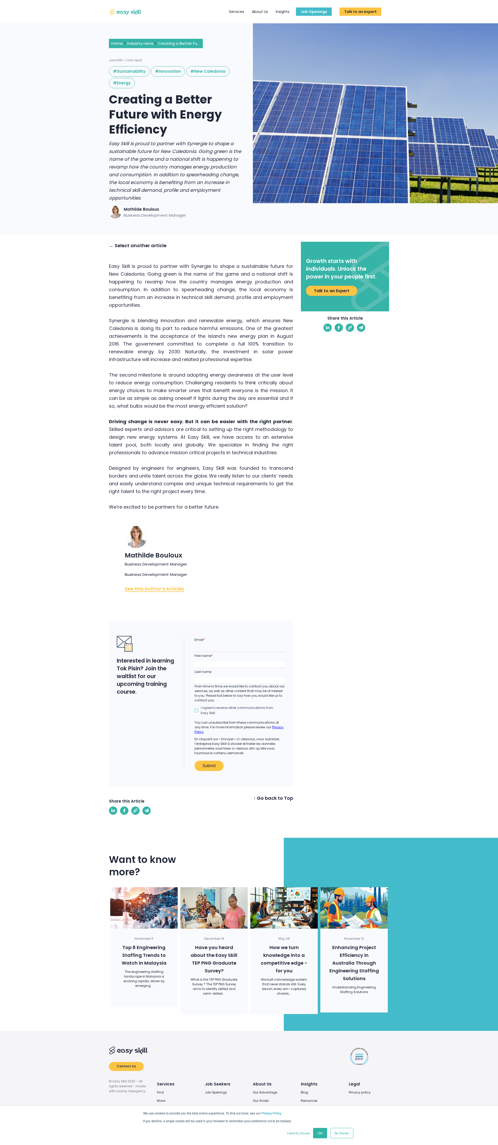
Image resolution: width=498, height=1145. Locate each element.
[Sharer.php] (124, 810)
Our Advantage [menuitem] (265, 1092)
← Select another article (138, 245)
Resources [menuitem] (309, 1100)
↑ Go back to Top (273, 798)
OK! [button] (320, 1133)
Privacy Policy (271, 1113)
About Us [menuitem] (262, 1084)
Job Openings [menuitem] (216, 1092)
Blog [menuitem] (304, 1092)
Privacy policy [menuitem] (360, 1092)
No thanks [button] (342, 1133)
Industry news (140, 43)
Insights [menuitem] (309, 1084)
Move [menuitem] (161, 1100)
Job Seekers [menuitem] (217, 1084)
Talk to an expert (360, 11)
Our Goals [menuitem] (261, 1100)
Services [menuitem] (166, 1084)
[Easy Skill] (126, 12)
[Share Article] (113, 810)
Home (117, 43)
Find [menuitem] (160, 1092)
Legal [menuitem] (354, 1084)
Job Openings (314, 11)
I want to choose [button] (298, 1133)
